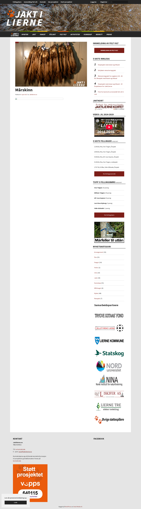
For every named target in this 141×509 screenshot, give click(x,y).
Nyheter (25, 34)
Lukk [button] (15, 502)
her (25, 498)
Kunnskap (88, 34)
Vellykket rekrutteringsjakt (107, 70)
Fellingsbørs (17, 2)
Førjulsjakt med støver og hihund (109, 65)
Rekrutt (99, 34)
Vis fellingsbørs (109, 215)
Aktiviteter (75, 34)
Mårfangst (97, 288)
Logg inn (93, 2)
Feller (96, 268)
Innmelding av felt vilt (109, 50)
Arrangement (98, 252)
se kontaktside (20, 449)
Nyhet (96, 293)
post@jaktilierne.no (25, 452)
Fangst (42, 34)
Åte (95, 257)
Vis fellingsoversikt (109, 174)
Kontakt (43, 2)
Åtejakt (52, 34)
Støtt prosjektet (66, 2)
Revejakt (97, 298)
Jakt (95, 278)
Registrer (104, 2)
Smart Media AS (77, 506)
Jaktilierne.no (33, 94)
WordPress (68, 506)
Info (95, 273)
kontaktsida (17, 461)
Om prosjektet (53, 2)
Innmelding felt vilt (30, 2)
